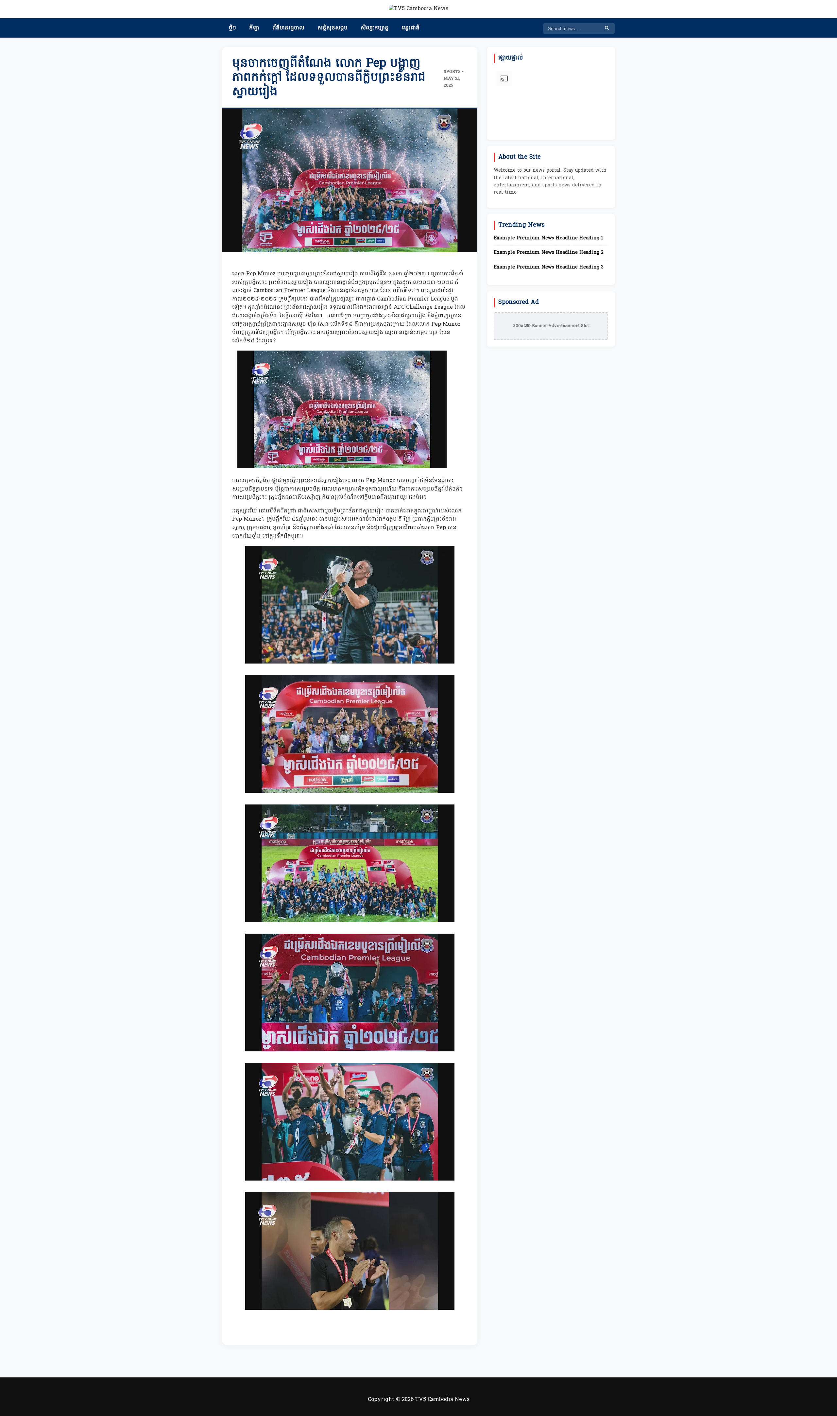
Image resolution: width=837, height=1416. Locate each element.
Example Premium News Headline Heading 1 (548, 238)
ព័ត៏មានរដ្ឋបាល (288, 28)
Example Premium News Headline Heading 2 (549, 253)
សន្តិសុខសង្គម (332, 28)
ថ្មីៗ (232, 28)
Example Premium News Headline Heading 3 (549, 267)
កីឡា (254, 28)
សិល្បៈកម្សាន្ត (374, 28)
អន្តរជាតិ (410, 28)
